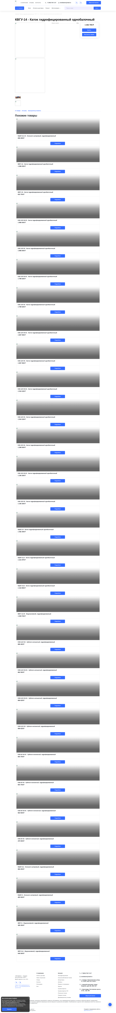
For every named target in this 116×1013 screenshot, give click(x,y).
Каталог (20, 8)
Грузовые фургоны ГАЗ (63, 990)
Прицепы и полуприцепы (63, 984)
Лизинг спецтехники (41, 977)
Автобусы (60, 982)
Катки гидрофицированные (27, 14)
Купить (89, 30)
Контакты (38, 2)
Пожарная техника (62, 995)
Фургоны (60, 986)
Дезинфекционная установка (64, 997)
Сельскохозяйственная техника (65, 977)
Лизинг (47, 8)
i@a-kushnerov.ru (88, 1010)
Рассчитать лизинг (89, 34)
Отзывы (31, 2)
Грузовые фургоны (62, 988)
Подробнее (58, 143)
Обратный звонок (93, 2)
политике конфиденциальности (12, 1002)
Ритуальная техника (62, 993)
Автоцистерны (61, 979)
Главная (17, 14)
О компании (24, 2)
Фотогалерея (55, 8)
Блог (29, 8)
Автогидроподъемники (63, 975)
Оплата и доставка (38, 8)
